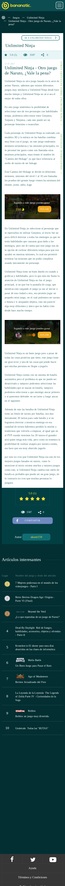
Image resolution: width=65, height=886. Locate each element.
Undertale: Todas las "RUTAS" (31, 728)
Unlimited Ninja (35, 17)
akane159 (36, 537)
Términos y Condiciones (32, 877)
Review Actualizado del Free (30, 682)
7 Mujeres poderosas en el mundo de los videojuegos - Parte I (36, 584)
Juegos (16, 17)
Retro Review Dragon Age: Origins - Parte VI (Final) (35, 599)
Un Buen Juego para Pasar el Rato (33, 665)
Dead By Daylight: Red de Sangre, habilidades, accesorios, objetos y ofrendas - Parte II (37, 631)
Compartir (32, 520)
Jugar (44, 209)
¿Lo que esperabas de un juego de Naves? (37, 617)
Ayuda (32, 868)
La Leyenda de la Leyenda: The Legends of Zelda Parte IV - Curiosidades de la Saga (37, 696)
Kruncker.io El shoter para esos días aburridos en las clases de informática (35, 647)
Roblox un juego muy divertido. (32, 716)
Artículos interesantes (61, 151)
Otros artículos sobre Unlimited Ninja (61, 91)
